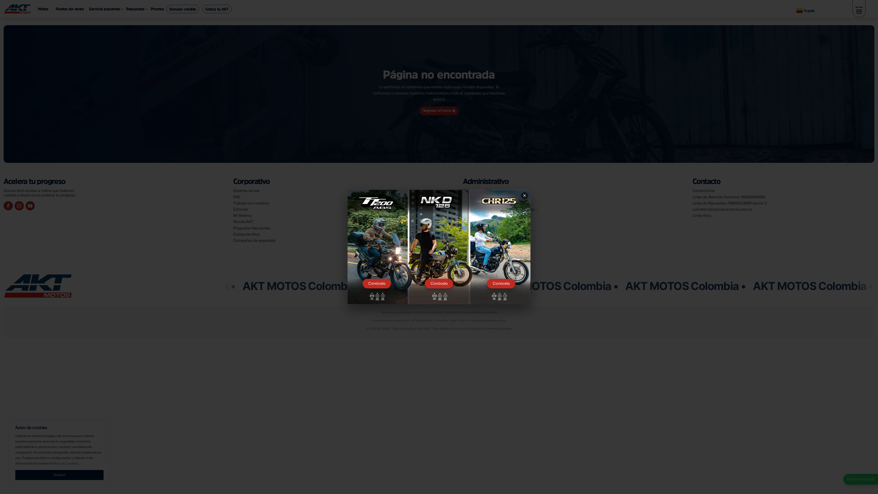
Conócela (376, 283)
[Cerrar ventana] (524, 195)
